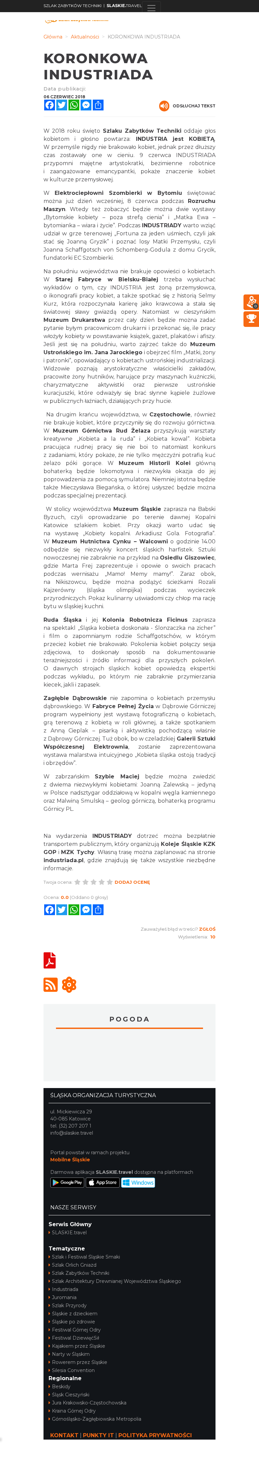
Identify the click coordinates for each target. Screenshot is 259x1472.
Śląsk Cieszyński (70, 1395)
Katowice (129, 1056)
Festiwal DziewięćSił (75, 1338)
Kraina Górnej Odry (74, 1411)
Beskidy (61, 1387)
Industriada (65, 1289)
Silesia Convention (73, 1370)
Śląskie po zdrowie (73, 1322)
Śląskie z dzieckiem (74, 1314)
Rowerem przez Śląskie (79, 1362)
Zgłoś (207, 929)
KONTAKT (64, 1435)
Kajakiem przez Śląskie (78, 1346)
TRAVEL (124, 5)
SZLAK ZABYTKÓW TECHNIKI (73, 5)
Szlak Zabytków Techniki (80, 1273)
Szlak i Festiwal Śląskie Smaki (86, 1257)
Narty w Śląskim (71, 1354)
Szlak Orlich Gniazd (74, 1265)
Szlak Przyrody (69, 1305)
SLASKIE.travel (69, 1233)
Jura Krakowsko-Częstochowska (89, 1403)
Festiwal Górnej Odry (76, 1330)
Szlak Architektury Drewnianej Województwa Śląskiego (116, 1281)
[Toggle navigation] (151, 8)
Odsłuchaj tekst (194, 105)
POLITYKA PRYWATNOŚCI (155, 1435)
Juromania (64, 1297)
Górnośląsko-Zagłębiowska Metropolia (96, 1419)
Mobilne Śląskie (70, 1160)
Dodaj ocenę (132, 882)
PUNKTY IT (98, 1435)
